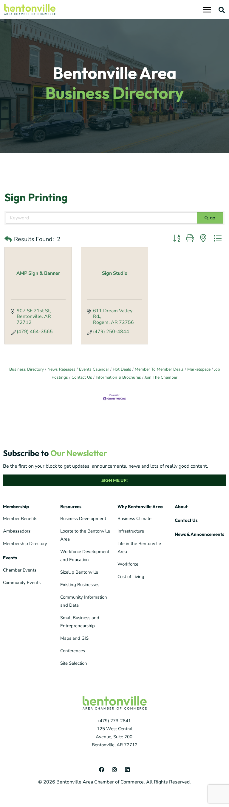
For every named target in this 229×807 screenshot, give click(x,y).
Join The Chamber (161, 377)
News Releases (61, 369)
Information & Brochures (118, 377)
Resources (70, 506)
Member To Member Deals (159, 369)
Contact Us (82, 377)
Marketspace (199, 369)
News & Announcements (199, 534)
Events (10, 558)
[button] (222, 10)
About (181, 506)
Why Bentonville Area (140, 506)
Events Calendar (94, 369)
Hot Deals (122, 369)
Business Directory (26, 369)
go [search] (212, 218)
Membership (16, 506)
